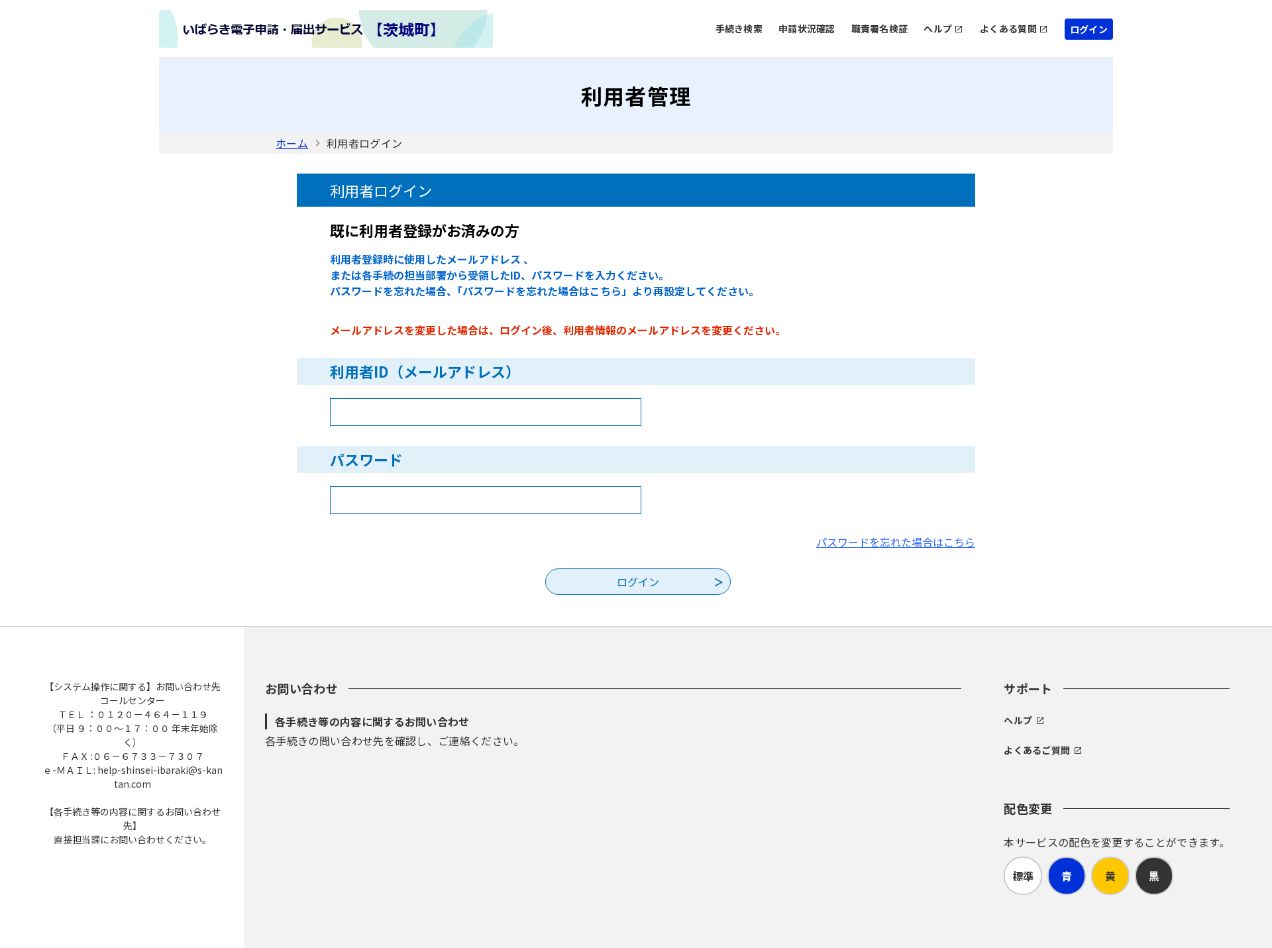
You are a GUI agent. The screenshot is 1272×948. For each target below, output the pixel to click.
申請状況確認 (806, 28)
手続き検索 (739, 28)
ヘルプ (938, 28)
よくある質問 (1008, 28)
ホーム (292, 143)
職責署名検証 (879, 28)
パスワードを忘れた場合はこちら (895, 542)
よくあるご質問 (1037, 750)
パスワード (366, 459)
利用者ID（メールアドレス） (425, 371)
